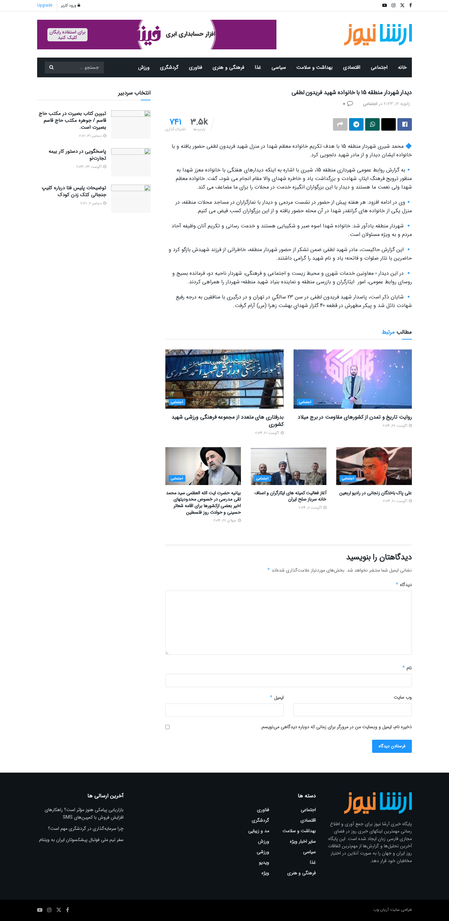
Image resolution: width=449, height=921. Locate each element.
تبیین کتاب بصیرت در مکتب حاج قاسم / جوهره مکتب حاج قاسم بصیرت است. (72, 120)
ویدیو (264, 862)
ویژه (265, 873)
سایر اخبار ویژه (303, 841)
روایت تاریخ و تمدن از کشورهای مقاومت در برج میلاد (355, 417)
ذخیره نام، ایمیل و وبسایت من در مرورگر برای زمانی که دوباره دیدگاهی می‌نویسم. (336, 726)
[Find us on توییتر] (58, 910)
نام (407, 668)
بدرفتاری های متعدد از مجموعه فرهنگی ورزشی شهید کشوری (228, 420)
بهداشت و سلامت (314, 67)
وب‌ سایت (403, 697)
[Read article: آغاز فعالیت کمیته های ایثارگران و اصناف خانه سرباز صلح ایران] (288, 466)
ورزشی (263, 852)
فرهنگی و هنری (228, 67)
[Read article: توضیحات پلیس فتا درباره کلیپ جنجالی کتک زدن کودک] (131, 199)
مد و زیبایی (258, 830)
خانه (402, 67)
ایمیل (277, 697)
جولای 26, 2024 (225, 521)
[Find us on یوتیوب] (39, 910)
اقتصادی (351, 67)
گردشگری (169, 67)
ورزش (144, 67)
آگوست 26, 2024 (395, 426)
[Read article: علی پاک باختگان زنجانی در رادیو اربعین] (374, 466)
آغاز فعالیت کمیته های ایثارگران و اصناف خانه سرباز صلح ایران (290, 496)
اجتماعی (379, 67)
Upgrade (44, 5)
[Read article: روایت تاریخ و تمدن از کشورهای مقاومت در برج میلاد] (353, 379)
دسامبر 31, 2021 (91, 136)
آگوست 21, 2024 (267, 433)
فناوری (195, 67)
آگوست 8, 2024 (311, 508)
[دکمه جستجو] (51, 67)
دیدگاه (403, 584)
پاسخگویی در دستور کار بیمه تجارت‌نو (77, 154)
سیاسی (279, 67)
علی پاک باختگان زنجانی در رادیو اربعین (375, 493)
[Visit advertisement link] (156, 34)
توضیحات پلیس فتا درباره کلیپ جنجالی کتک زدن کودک (74, 191)
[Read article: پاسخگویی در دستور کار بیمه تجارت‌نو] (131, 162)
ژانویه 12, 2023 (397, 103)
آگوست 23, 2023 (90, 167)
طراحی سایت (401, 910)
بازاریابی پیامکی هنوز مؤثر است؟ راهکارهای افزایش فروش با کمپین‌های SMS (84, 813)
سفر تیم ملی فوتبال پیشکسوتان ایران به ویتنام (81, 839)
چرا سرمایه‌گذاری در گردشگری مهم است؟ (86, 828)
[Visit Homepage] (378, 34)
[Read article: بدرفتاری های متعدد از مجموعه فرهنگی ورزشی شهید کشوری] (224, 379)
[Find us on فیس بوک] (67, 910)
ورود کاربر (69, 5)
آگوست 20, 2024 (395, 501)
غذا (258, 67)
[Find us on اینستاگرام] (49, 910)
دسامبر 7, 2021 (92, 203)
